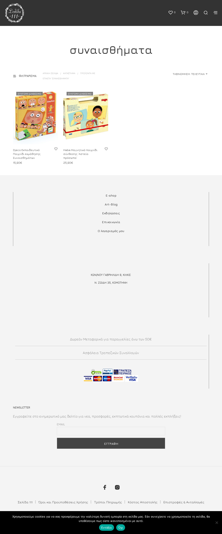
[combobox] (174, 74)
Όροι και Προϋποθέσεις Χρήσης (63, 502)
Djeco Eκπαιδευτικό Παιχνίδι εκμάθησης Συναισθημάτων (27, 153)
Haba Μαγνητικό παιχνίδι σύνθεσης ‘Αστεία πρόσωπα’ (80, 153)
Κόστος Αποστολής (142, 502)
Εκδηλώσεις (111, 213)
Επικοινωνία (111, 222)
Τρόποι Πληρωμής (108, 502)
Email (61, 424)
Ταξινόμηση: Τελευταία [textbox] (189, 74)
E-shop (111, 195)
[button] (172, 12)
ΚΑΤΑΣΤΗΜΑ (69, 73)
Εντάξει (106, 527)
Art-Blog (111, 204)
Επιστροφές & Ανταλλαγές (183, 502)
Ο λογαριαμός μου (111, 231)
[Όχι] (216, 522)
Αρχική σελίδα (50, 73)
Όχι (120, 527)
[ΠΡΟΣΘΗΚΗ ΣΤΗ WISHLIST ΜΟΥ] (56, 148)
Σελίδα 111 (25, 502)
